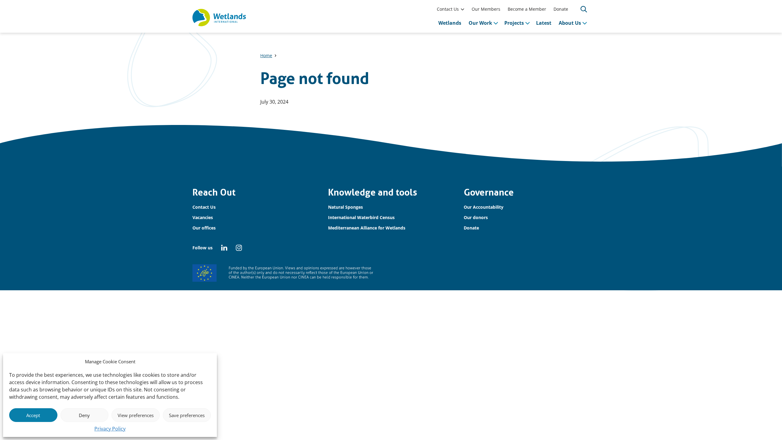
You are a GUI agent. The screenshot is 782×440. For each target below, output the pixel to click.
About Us (570, 23)
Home (266, 55)
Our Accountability (483, 207)
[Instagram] (239, 248)
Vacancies (202, 217)
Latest (543, 23)
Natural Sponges (345, 207)
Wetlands (449, 23)
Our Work (480, 23)
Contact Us (448, 9)
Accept (33, 415)
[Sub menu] (462, 9)
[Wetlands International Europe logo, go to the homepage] (219, 18)
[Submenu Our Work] (495, 23)
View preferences (136, 415)
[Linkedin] (224, 248)
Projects (514, 23)
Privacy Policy (110, 428)
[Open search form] (584, 9)
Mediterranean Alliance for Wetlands (366, 228)
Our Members (486, 9)
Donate (561, 9)
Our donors (476, 217)
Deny (84, 415)
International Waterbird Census (361, 217)
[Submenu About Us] (584, 23)
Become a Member (527, 9)
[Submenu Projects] (527, 23)
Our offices (204, 228)
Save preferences (187, 415)
